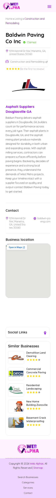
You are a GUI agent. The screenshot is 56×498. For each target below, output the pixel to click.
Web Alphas (37, 463)
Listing (18, 18)
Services (28, 488)
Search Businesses (28, 477)
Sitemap (38, 467)
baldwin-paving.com (43, 220)
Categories (28, 482)
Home (9, 18)
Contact (28, 493)
